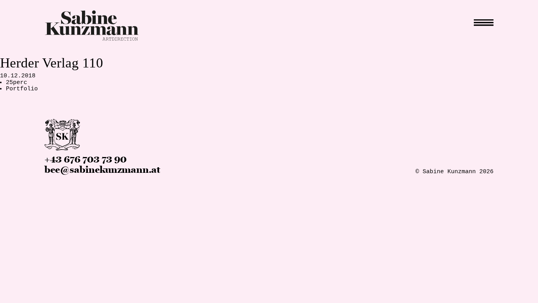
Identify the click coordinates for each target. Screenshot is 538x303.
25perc (16, 82)
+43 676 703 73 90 (86, 159)
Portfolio (22, 89)
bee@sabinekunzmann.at (102, 170)
